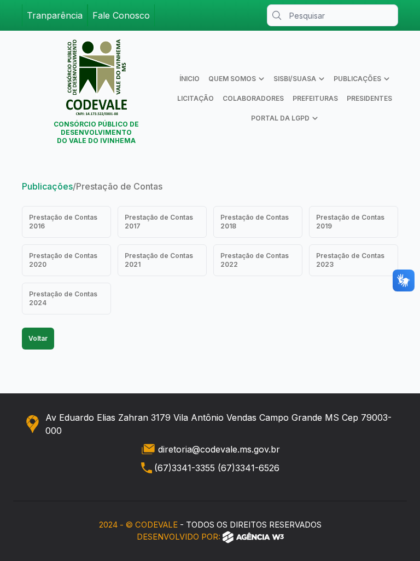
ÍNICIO (189, 79)
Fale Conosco (121, 15)
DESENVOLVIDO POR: (178, 537)
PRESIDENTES (369, 98)
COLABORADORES (253, 98)
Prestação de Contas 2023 (350, 259)
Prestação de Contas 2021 (159, 259)
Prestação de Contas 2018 (254, 221)
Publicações (47, 186)
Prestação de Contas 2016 (63, 221)
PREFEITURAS (315, 98)
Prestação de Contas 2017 (159, 221)
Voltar (38, 338)
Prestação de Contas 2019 (350, 221)
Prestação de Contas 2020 (63, 259)
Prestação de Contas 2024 (63, 298)
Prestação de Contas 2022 (254, 259)
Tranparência (55, 15)
